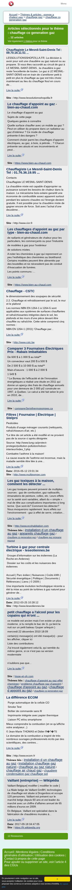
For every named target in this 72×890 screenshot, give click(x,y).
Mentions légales (27, 852)
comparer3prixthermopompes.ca (34, 408)
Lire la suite (13, 90)
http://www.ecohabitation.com (32, 525)
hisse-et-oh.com (24, 676)
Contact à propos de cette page (24, 858)
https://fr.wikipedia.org (27, 827)
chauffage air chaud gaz (24, 770)
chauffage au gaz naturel (37, 767)
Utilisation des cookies (49, 855)
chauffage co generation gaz (21, 537)
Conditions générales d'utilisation (29, 853)
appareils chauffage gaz (37, 533)
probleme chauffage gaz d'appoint (41, 683)
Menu (63, 3)
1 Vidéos (28, 41)
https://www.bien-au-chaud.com (33, 162)
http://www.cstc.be (24, 342)
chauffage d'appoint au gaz (27, 687)
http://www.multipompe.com (29, 474)
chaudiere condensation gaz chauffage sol (31, 772)
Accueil (9, 852)
